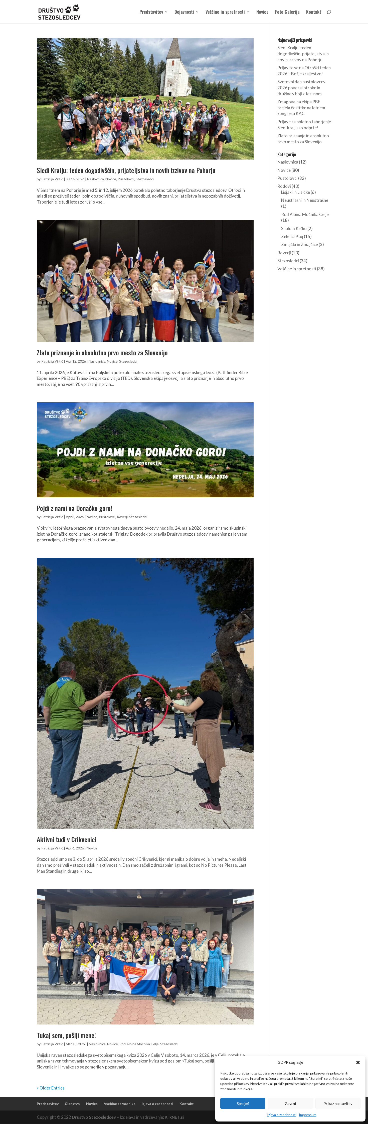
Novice (262, 12)
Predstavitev (151, 12)
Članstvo (72, 1103)
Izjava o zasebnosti (281, 1114)
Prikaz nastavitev (337, 1103)
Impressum (307, 1114)
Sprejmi (243, 1103)
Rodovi (284, 186)
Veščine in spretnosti (225, 12)
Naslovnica (95, 179)
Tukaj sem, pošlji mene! (66, 1035)
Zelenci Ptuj (292, 236)
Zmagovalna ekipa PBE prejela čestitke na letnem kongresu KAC (301, 107)
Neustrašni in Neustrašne (304, 200)
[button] (357, 1062)
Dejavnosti (184, 12)
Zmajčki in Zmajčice (299, 244)
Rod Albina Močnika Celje (139, 1044)
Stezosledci (145, 179)
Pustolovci (126, 179)
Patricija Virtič (52, 179)
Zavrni (290, 1103)
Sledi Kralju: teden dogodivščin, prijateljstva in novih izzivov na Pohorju (126, 170)
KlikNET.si (174, 1117)
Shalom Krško (294, 228)
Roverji (122, 517)
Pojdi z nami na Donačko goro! (74, 508)
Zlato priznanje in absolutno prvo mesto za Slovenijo (102, 352)
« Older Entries (51, 1087)
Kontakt (313, 12)
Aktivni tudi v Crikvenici (66, 839)
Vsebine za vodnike (119, 1103)
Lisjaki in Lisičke (295, 192)
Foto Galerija (287, 12)
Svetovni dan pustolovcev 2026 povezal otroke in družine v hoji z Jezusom (301, 87)
